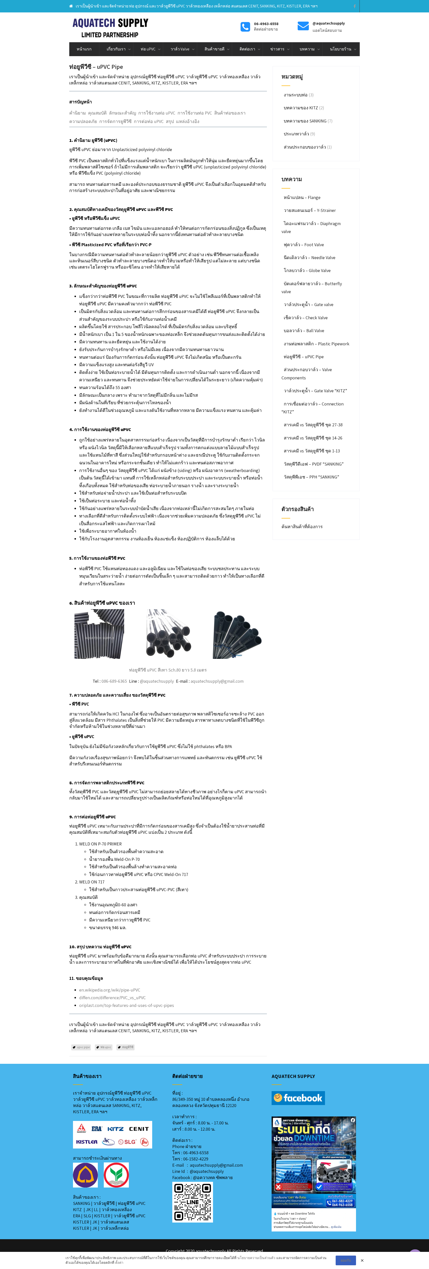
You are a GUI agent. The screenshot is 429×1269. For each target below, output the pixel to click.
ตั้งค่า (119, 1262)
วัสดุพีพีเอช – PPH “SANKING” (311, 477)
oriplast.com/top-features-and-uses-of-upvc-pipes (126, 1005)
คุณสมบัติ (97, 113)
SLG (87, 1216)
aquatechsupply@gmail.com (217, 681)
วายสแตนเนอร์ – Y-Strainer (310, 210)
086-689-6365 (114, 681)
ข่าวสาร (277, 49)
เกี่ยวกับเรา (116, 49)
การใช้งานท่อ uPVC (156, 113)
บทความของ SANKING (305, 121)
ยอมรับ (346, 1260)
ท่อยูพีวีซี (127, 1047)
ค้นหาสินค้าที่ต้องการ (303, 526)
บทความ (307, 49)
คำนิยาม (77, 113)
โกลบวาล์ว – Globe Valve (307, 270)
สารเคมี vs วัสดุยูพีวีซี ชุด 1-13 (312, 451)
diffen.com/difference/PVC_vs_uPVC (112, 997)
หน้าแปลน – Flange (302, 197)
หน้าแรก (84, 49)
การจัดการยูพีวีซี (115, 121)
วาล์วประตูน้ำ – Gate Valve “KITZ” (315, 391)
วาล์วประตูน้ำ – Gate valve (308, 304)
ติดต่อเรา (247, 49)
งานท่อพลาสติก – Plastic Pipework (316, 344)
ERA (76, 1216)
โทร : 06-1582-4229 (190, 1159)
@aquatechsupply (157, 681)
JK (88, 1209)
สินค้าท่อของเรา (230, 113)
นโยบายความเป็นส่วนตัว (256, 1258)
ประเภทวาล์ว (296, 134)
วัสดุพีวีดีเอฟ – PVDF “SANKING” (314, 464)
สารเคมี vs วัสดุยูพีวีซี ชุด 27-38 (313, 425)
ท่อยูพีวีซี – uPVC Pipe (304, 356)
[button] (279, 1174)
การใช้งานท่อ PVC (195, 113)
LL (96, 1209)
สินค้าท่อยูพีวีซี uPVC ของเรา (104, 603)
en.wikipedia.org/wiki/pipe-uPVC (109, 990)
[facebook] (355, 6)
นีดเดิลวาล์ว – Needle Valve (309, 257)
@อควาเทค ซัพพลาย (213, 1177)
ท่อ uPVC (148, 49)
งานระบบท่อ (296, 95)
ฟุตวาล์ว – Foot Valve (304, 244)
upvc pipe (83, 1047)
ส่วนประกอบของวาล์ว (305, 147)
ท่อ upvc (106, 1047)
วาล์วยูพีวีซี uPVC (129, 1216)
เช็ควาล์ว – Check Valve (306, 317)
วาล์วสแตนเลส (114, 1222)
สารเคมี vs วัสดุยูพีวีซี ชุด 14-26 (313, 438)
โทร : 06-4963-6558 (190, 1152)
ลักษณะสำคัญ (122, 113)
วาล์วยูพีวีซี (104, 1203)
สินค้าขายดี (214, 49)
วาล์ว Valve (180, 49)
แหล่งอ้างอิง (187, 121)
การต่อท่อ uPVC (149, 121)
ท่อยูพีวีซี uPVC (131, 1203)
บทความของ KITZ (301, 108)
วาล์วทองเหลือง (117, 1209)
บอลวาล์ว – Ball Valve (304, 330)
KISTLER (102, 1216)
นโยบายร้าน (340, 49)
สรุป (170, 121)
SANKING (81, 1203)
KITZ (77, 1209)
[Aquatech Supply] (110, 27)
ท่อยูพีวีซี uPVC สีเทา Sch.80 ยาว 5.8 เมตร (168, 670)
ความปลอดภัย (83, 121)
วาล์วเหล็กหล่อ (114, 1228)
